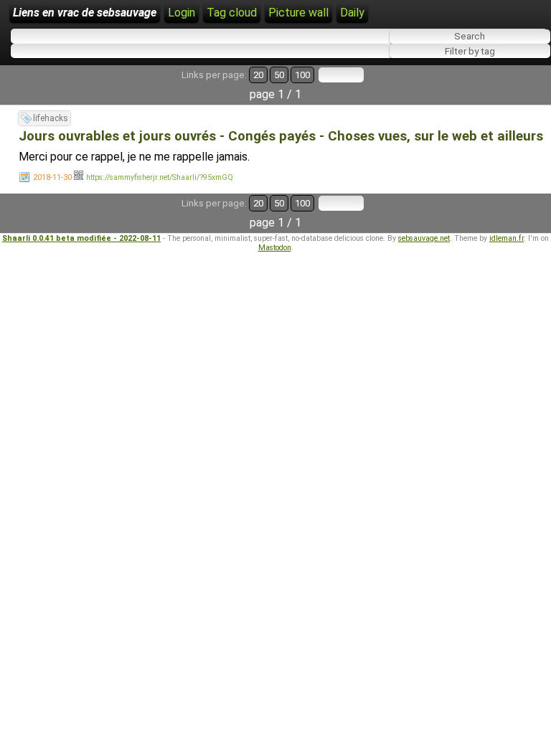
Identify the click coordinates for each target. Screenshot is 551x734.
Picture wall (298, 12)
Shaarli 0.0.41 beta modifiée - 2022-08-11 (81, 238)
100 (302, 75)
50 (279, 75)
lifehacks (50, 118)
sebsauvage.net (424, 238)
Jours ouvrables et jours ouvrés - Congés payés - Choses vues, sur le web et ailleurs (281, 136)
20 (258, 75)
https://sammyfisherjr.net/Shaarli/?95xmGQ (159, 177)
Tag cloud (232, 12)
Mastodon (274, 247)
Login (181, 12)
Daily (352, 12)
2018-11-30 (52, 177)
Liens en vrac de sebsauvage (84, 12)
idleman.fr (506, 238)
